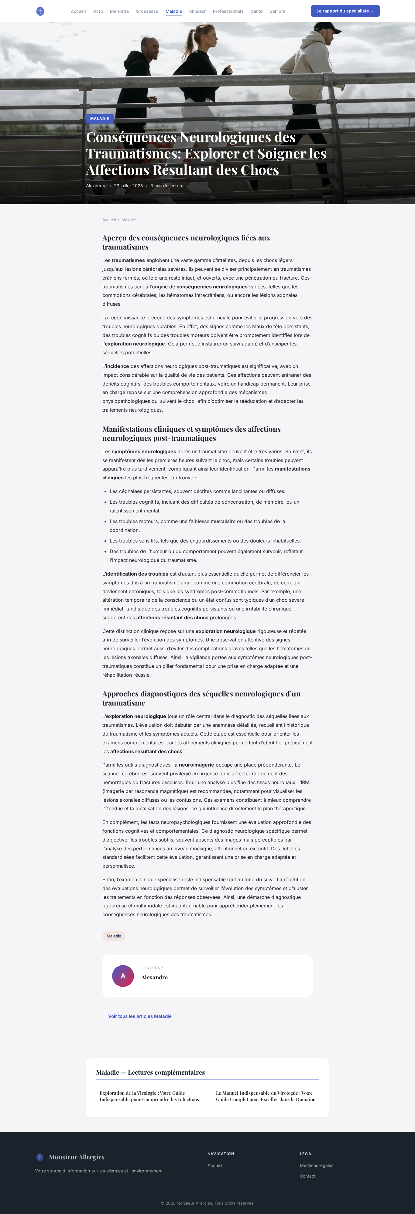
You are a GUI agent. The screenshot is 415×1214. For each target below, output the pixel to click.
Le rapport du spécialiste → (345, 10)
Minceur (197, 10)
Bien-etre (119, 10)
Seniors (277, 10)
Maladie (174, 10)
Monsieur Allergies (77, 1156)
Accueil (78, 10)
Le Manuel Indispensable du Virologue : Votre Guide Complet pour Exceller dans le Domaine (265, 1096)
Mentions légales (316, 1165)
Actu (98, 10)
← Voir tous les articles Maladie (137, 1016)
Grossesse (147, 10)
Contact (308, 1175)
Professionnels (228, 10)
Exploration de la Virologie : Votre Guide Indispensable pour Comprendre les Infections (149, 1096)
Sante (256, 10)
